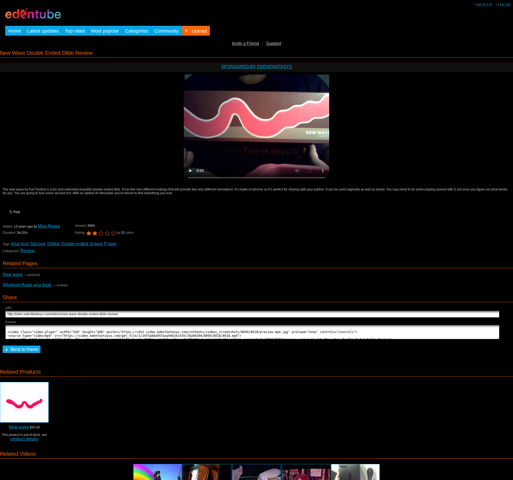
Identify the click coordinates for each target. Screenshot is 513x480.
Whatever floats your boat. (27, 285)
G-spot (96, 243)
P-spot (110, 243)
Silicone (38, 243)
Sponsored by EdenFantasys (256, 66)
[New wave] (24, 402)
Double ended (74, 243)
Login (504, 5)
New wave (13, 274)
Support (273, 43)
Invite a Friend (245, 43)
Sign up (484, 5)
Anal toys (20, 243)
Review (27, 250)
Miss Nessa (49, 226)
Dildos (53, 243)
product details (24, 439)
